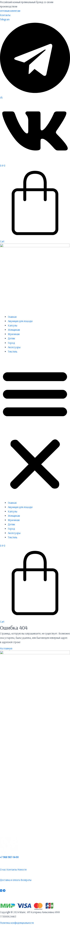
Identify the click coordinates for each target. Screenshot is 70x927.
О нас (3, 869)
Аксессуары (14, 347)
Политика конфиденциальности (17, 922)
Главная (12, 316)
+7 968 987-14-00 (9, 857)
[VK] (1, 890)
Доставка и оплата (10, 880)
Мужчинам (14, 334)
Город (11, 343)
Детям (11, 338)
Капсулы (12, 325)
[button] (35, 429)
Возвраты (26, 880)
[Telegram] (4, 890)
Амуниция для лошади (20, 321)
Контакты (5, 15)
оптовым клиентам (10, 10)
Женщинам (14, 329)
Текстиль (12, 351)
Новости (22, 869)
